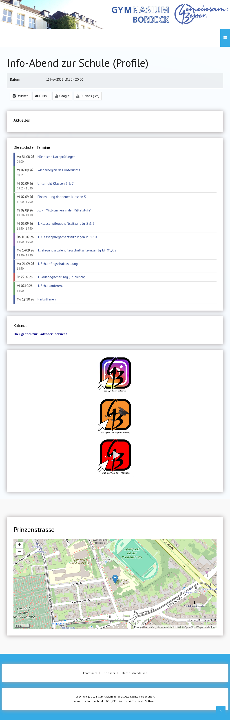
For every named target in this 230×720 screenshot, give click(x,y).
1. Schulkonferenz (50, 286)
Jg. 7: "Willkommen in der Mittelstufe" (64, 210)
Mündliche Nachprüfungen (56, 157)
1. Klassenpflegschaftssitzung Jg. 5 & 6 (66, 223)
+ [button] (19, 545)
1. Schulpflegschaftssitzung (58, 264)
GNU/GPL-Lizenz (116, 701)
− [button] (19, 552)
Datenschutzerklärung (133, 673)
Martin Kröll (174, 627)
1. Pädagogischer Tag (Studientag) (62, 277)
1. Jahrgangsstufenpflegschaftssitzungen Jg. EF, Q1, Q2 (77, 250)
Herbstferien (47, 299)
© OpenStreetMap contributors (198, 627)
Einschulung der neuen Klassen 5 (62, 197)
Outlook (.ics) (89, 96)
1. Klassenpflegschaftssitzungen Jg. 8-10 (67, 237)
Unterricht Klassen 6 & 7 (56, 183)
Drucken (22, 96)
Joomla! (78, 701)
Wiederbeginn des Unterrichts (59, 170)
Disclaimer (108, 673)
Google (64, 96)
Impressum (90, 673)
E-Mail (43, 96)
